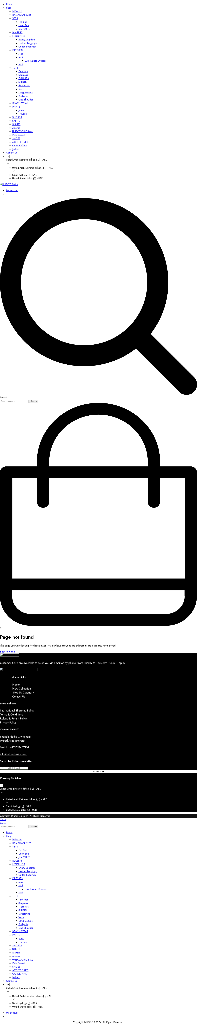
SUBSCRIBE (98, 771)
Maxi (20, 53)
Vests (21, 89)
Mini (20, 64)
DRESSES (17, 50)
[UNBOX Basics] (9, 184)
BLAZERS (17, 32)
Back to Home (7, 651)
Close (3, 819)
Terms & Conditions (11, 715)
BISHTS (16, 124)
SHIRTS (22, 82)
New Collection (21, 689)
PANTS (16, 106)
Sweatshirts (24, 85)
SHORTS (17, 117)
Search (33, 401)
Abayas (16, 128)
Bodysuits (23, 96)
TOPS (15, 68)
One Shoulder (25, 99)
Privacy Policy (8, 723)
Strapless (23, 75)
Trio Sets (23, 22)
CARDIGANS (19, 145)
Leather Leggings (27, 43)
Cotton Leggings (27, 46)
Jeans (21, 110)
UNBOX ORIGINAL (22, 131)
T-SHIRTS (23, 78)
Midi (20, 57)
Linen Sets (23, 25)
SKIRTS (16, 121)
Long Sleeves (25, 92)
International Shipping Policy (17, 711)
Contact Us (11, 152)
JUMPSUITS (24, 29)
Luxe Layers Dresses (35, 61)
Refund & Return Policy (13, 719)
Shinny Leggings (26, 39)
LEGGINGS (18, 36)
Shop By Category (23, 693)
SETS (15, 18)
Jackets (16, 149)
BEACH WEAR (20, 103)
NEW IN (17, 11)
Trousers (22, 114)
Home (9, 4)
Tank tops (23, 71)
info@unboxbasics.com (13, 754)
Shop (9, 8)
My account (12, 190)
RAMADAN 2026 (21, 15)
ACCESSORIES (20, 142)
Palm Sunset (18, 135)
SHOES (16, 138)
